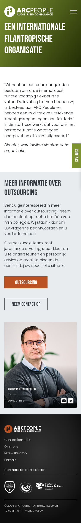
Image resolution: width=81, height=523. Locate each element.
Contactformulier (17, 440)
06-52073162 (16, 400)
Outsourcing (26, 282)
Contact (76, 156)
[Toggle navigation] (73, 12)
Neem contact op (26, 304)
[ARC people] (28, 11)
